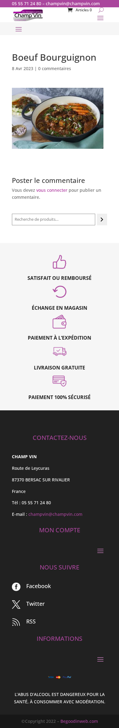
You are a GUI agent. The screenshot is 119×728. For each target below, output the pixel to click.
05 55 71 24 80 (26, 3)
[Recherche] (102, 219)
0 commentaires (54, 68)
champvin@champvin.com (73, 3)
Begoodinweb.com (79, 721)
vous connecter (51, 190)
